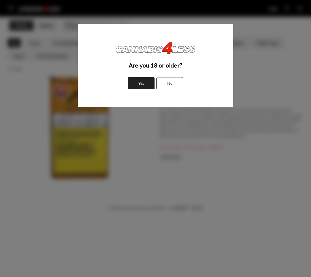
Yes (141, 83)
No (170, 83)
